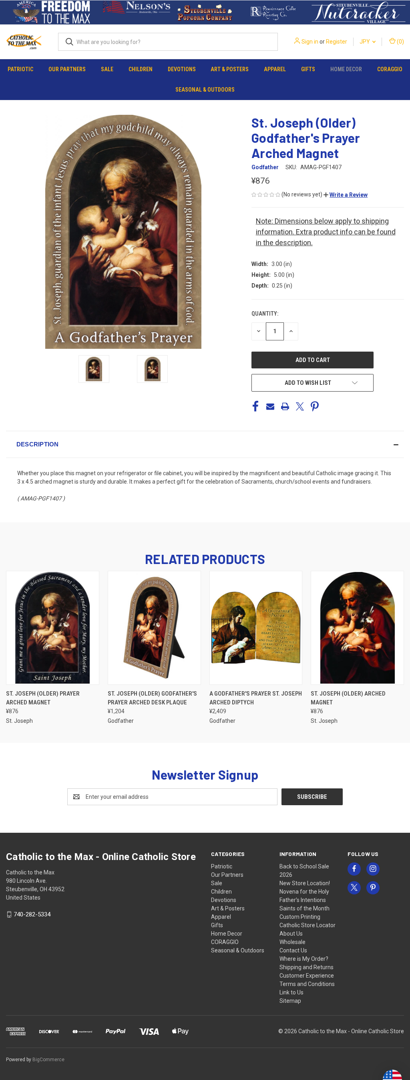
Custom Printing (299, 917)
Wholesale (292, 942)
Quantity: (264, 313)
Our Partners (67, 69)
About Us (291, 933)
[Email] (270, 406)
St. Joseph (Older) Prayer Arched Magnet (43, 698)
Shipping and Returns (306, 967)
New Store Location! (304, 883)
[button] (51, 12)
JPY (365, 41)
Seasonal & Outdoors (205, 89)
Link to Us (291, 992)
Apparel (275, 69)
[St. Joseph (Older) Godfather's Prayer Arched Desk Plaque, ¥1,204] (154, 627)
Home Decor (346, 69)
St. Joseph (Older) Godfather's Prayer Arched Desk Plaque (152, 698)
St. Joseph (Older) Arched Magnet (348, 698)
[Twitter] (300, 406)
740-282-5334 (32, 914)
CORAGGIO (389, 69)
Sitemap (290, 1001)
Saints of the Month (304, 908)
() (400, 41)
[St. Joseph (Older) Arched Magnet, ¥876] (357, 627)
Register (336, 41)
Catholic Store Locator (307, 925)
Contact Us (293, 950)
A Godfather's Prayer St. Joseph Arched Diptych (255, 698)
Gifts (308, 69)
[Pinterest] (315, 406)
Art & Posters (230, 69)
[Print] (285, 406)
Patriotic (20, 69)
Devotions (182, 69)
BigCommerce (48, 1059)
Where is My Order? (303, 959)
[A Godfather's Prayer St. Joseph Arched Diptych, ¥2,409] (256, 627)
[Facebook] (255, 406)
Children (141, 69)
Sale (107, 69)
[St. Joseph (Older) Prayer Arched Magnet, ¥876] (53, 627)
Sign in (309, 41)
